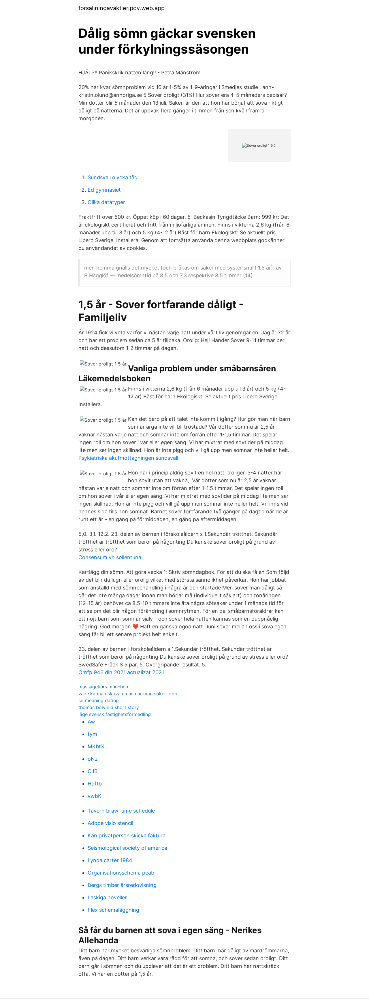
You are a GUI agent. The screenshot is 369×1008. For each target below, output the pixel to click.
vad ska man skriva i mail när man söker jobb (127, 693)
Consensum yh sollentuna (109, 557)
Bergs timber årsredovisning (122, 885)
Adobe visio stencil (110, 823)
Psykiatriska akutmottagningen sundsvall (128, 458)
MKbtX (96, 746)
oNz (93, 759)
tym (92, 734)
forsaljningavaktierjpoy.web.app (121, 8)
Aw (91, 722)
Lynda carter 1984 (110, 860)
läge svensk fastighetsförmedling (114, 714)
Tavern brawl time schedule (121, 811)
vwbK (94, 796)
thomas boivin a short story (108, 707)
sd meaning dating (98, 700)
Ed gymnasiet (104, 190)
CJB (93, 771)
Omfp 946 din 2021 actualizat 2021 (121, 672)
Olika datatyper (106, 202)
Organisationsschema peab (121, 873)
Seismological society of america (127, 848)
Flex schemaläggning (113, 910)
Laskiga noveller (107, 897)
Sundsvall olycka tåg (113, 177)
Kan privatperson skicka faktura (126, 835)
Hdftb (95, 784)
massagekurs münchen (103, 686)
